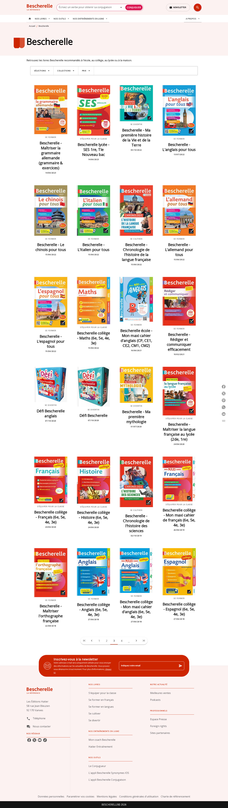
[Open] (121, 7)
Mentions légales (107, 796)
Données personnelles (51, 796)
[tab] (30, 18)
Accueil (32, 26)
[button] (178, 7)
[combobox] (99, 7)
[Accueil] (40, 7)
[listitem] (29, 740)
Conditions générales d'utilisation (138, 796)
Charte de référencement (175, 796)
